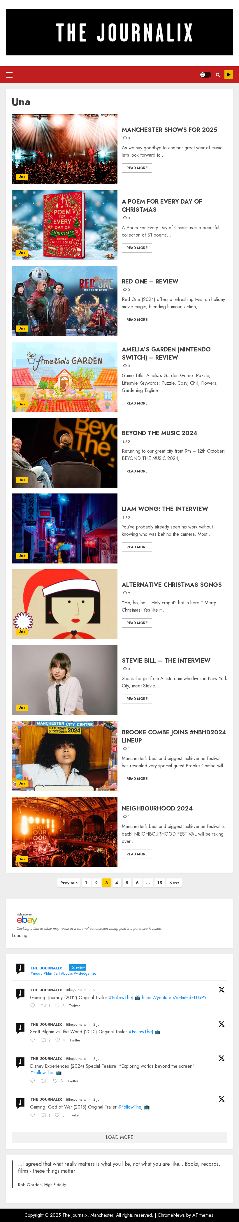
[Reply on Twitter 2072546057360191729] (34, 1081)
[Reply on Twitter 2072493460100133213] (34, 1115)
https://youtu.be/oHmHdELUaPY (174, 997)
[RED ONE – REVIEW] (64, 301)
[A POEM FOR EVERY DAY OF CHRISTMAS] (64, 225)
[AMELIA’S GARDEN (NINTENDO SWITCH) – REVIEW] (64, 377)
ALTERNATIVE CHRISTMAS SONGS (172, 585)
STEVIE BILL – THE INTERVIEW (166, 660)
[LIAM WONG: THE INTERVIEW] (64, 528)
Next (174, 883)
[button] (9, 74)
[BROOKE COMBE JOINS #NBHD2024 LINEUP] (64, 756)
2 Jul (96, 990)
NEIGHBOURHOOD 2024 (157, 808)
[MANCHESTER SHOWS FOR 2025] (64, 149)
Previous (69, 883)
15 (159, 883)
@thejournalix (76, 990)
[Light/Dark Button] (205, 75)
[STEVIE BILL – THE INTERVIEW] (64, 680)
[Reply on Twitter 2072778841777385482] (34, 1006)
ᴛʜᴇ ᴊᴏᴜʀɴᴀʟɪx (46, 989)
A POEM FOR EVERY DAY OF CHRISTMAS (162, 205)
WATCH (228, 74)
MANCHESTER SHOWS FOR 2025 (169, 130)
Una (22, 176)
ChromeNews (171, 1215)
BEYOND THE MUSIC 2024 (159, 433)
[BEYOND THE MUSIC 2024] (64, 453)
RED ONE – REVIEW (150, 281)
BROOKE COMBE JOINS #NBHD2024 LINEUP (174, 736)
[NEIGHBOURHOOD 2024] (64, 832)
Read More (136, 168)
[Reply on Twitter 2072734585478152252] (34, 1040)
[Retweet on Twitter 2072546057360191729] (46, 1081)
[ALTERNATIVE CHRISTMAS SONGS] (64, 604)
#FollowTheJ (121, 997)
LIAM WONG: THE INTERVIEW (165, 509)
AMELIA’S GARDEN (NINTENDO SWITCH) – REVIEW (166, 353)
